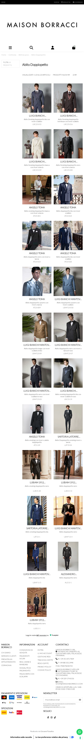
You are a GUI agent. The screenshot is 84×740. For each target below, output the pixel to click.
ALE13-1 (68, 582)
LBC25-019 (36, 170)
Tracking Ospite (45, 660)
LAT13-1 (37, 537)
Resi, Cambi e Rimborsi (25, 663)
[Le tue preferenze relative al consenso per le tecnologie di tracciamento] (80, 738)
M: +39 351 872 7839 (65, 659)
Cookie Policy (44, 670)
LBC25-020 (68, 170)
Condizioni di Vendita (26, 651)
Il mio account (45, 653)
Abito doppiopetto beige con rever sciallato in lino (37, 349)
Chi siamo (5, 653)
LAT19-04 (68, 445)
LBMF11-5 (37, 582)
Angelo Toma (37, 207)
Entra (40, 650)
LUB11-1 (36, 628)
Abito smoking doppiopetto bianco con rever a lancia (37, 212)
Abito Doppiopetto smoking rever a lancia (68, 441)
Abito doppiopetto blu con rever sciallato (68, 212)
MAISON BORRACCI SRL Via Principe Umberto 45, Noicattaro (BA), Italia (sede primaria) (69, 652)
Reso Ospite (43, 663)
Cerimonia (6, 665)
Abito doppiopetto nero (68, 486)
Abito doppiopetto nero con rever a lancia (37, 258)
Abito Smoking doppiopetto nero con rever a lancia (68, 166)
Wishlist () (67, 2)
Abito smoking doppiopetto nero (37, 486)
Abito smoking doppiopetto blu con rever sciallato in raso (68, 395)
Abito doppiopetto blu (37, 578)
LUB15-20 (37, 491)
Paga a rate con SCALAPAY (26, 675)
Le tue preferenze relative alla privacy (51, 737)
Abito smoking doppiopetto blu (36, 532)
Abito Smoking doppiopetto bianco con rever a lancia (37, 166)
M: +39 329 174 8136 (65, 678)
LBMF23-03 (37, 399)
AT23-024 (68, 216)
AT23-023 (37, 262)
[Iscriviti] (80, 699)
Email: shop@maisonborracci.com (69, 683)
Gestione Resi (44, 656)
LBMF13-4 (68, 537)
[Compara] (49, 91)
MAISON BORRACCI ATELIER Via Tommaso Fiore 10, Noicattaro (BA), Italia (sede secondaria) (69, 672)
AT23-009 (37, 307)
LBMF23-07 (68, 353)
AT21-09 (37, 445)
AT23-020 (68, 262)
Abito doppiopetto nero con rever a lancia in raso (68, 349)
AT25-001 (37, 216)
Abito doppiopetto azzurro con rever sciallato (68, 304)
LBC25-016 (68, 124)
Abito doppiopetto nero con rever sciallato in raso (37, 395)
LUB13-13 (68, 491)
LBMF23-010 (68, 307)
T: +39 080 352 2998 (65, 663)
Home (3, 2)
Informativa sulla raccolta (21, 737)
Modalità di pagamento (25, 669)
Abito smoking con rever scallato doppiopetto (37, 441)
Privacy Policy (44, 667)
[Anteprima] (49, 95)
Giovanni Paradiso (47, 731)
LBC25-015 (36, 124)
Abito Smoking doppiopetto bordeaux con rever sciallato (68, 120)
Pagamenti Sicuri (24, 657)
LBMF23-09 (37, 353)
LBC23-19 (68, 399)
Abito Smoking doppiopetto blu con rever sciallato (37, 120)
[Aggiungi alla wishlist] (49, 87)
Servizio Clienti (8, 656)
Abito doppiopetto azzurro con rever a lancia (36, 304)
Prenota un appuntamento (8, 660)
